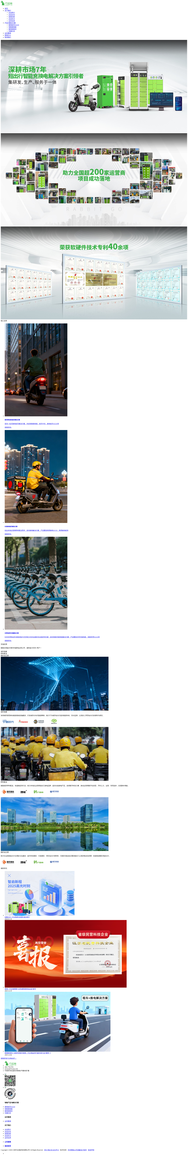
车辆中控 (12, 31)
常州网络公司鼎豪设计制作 (77, 1150)
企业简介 (12, 12)
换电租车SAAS (14, 25)
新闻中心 (8, 35)
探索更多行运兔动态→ (8, 1058)
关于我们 (8, 10)
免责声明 (91, 1150)
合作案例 (8, 33)
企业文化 (12, 14)
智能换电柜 (12, 27)
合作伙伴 (12, 21)
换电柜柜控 (12, 29)
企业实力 (12, 19)
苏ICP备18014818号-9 (51, 1150)
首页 (6, 8)
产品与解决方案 (10, 23)
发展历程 (12, 17)
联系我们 (8, 37)
